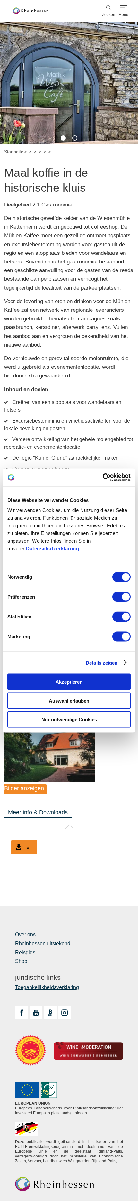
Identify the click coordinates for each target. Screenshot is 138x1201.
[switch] (121, 597)
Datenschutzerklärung (52, 548)
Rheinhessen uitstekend (42, 943)
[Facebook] (21, 1012)
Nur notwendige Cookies (69, 719)
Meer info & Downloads (38, 812)
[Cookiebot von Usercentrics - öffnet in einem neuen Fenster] (102, 477)
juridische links (38, 977)
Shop (21, 961)
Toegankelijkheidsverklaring (47, 987)
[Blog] (50, 1012)
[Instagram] (64, 1012)
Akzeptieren (69, 682)
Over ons (25, 934)
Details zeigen (101, 662)
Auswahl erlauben (69, 700)
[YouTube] (36, 1012)
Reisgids (25, 952)
